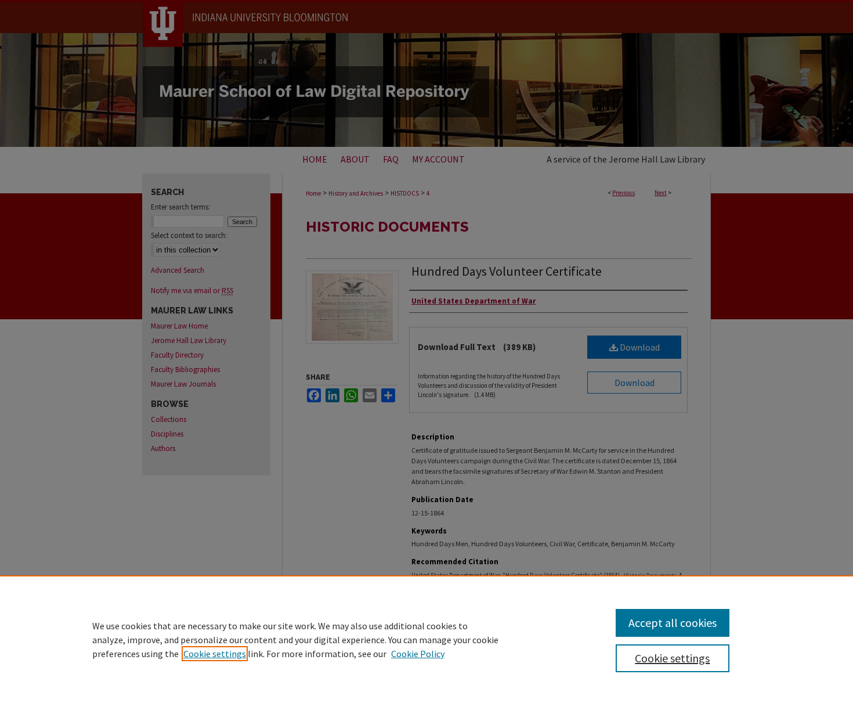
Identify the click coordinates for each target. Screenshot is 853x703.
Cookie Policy (417, 653)
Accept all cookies (672, 622)
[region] (426, 639)
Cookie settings (214, 653)
